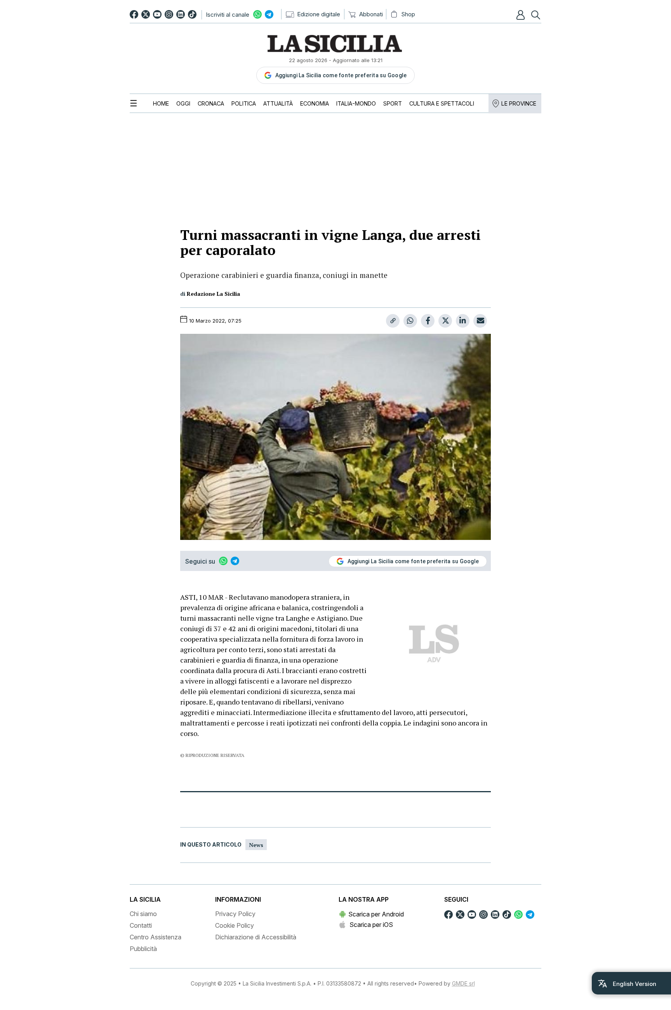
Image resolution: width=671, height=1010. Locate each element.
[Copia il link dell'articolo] (393, 321)
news (256, 845)
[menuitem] (161, 103)
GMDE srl (463, 983)
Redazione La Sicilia (213, 293)
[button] (521, 15)
